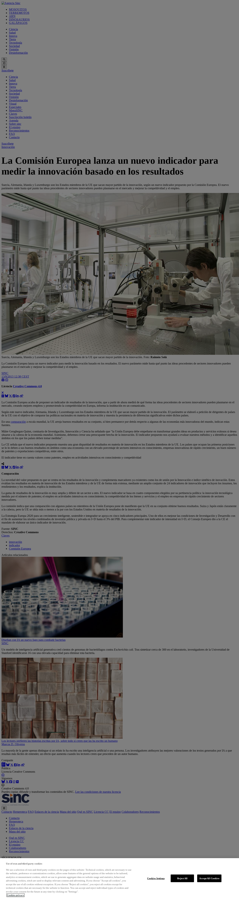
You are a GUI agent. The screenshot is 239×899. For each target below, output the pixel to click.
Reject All (182, 878)
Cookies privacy (15, 895)
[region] (119, 878)
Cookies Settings (156, 878)
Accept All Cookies (209, 878)
